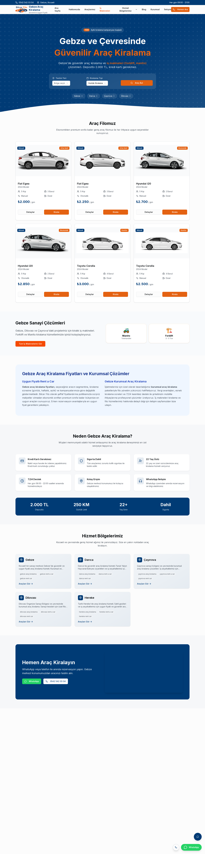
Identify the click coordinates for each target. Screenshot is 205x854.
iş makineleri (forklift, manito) (127, 63)
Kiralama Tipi (96, 78)
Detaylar (30, 212)
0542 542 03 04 (26, 2)
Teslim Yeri (61, 78)
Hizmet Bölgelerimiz (126, 9)
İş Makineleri (105, 9)
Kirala (56, 212)
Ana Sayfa (57, 9)
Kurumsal (155, 9)
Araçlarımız (90, 9)
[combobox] (61, 83)
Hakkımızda (74, 9)
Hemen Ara (182, 9)
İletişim (167, 9)
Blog (144, 9)
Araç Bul (139, 83)
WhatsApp (34, 681)
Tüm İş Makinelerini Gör (30, 344)
